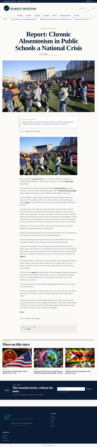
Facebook (28, 131)
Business (4, 369)
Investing (48, 28)
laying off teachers (60, 188)
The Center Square (37, 179)
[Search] (93, 8)
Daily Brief (89, 1)
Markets (54, 28)
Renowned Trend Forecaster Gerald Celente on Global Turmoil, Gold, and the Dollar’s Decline (48, 372)
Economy (43, 28)
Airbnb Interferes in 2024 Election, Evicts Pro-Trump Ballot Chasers (48, 19)
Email (32, 131)
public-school (69, 181)
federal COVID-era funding (67, 190)
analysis (27, 202)
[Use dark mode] (94, 1)
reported (22, 256)
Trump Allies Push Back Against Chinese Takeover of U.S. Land (15, 372)
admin (46, 54)
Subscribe (89, 388)
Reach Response (51, 445)
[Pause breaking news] (93, 19)
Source (22, 312)
